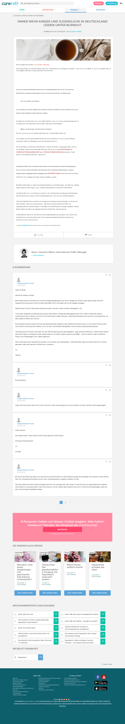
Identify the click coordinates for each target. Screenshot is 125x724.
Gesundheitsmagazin (70, 678)
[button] (23, 10)
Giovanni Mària (76, 31)
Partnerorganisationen (19, 685)
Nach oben (107, 664)
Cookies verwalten (44, 686)
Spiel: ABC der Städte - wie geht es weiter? (81, 621)
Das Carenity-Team (18, 681)
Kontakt (41, 688)
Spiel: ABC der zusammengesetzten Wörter (81, 614)
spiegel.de (25, 225)
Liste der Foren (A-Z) (70, 683)
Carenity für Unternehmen (46, 690)
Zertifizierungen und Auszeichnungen (50, 678)
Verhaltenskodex (43, 681)
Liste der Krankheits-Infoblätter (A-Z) (75, 685)
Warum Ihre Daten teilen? (20, 680)
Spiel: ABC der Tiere (25, 614)
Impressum (42, 683)
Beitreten (98, 3)
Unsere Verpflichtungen (20, 695)
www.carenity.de (30, 701)
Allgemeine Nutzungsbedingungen (49, 685)
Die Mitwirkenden (18, 686)
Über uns (15, 678)
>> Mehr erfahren (37, 255)
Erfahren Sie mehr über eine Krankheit (75, 681)
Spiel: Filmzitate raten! (26, 628)
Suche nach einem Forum (71, 680)
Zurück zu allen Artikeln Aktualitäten (29, 16)
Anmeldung (111, 3)
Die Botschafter (17, 683)
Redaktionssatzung (44, 680)
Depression (22, 657)
